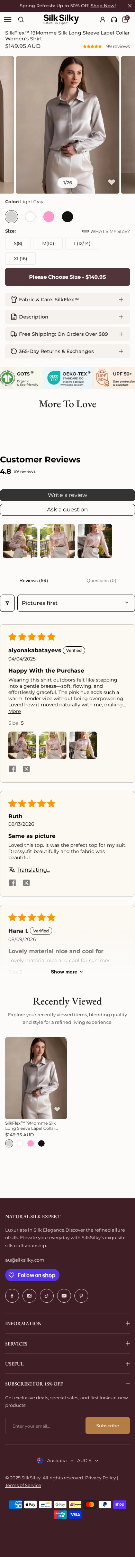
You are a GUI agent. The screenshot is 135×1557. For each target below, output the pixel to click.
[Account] (103, 19)
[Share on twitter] (26, 769)
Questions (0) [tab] (101, 580)
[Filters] (7, 603)
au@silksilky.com (24, 1260)
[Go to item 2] (57, 541)
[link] (114, 19)
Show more (64, 972)
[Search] (21, 19)
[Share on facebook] (12, 769)
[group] (67, 125)
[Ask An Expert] (114, 19)
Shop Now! (103, 5)
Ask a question (67, 509)
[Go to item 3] (95, 541)
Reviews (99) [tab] (33, 580)
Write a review (67, 495)
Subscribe (107, 1425)
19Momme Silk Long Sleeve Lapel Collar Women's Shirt (30, 1125)
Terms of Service (23, 1485)
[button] (93, 46)
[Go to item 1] (20, 541)
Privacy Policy (100, 1477)
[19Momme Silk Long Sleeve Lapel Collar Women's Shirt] (36, 1078)
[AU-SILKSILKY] (61, 19)
